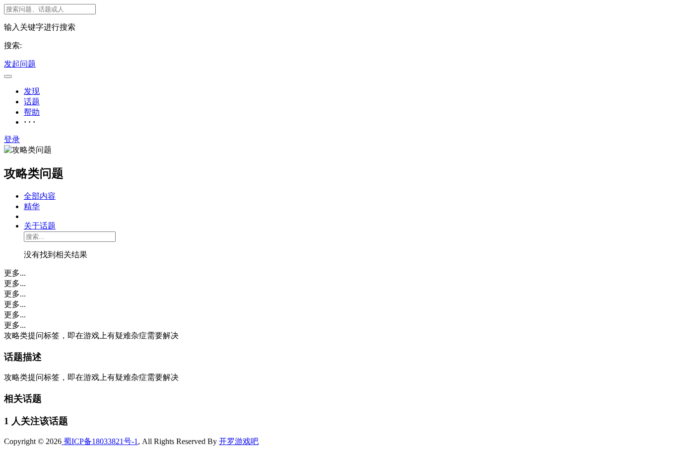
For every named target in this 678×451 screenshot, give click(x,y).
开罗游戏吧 (239, 441)
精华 (32, 206)
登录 (12, 139)
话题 (32, 101)
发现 (32, 91)
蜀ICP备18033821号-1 (100, 441)
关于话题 (40, 226)
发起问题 (20, 64)
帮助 (32, 112)
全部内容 (40, 196)
